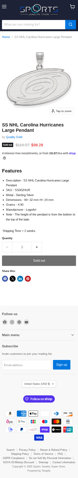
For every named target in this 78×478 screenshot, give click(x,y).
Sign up (61, 364)
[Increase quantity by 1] (37, 247)
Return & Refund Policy (53, 449)
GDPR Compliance (14, 458)
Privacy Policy (27, 449)
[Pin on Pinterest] (28, 279)
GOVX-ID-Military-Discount (18, 462)
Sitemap (43, 462)
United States (37, 383)
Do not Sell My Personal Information (50, 458)
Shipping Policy (20, 453)
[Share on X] (13, 279)
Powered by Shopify (39, 470)
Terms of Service (43, 453)
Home (6, 37)
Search (10, 449)
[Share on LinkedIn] (20, 279)
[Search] (70, 24)
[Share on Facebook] (5, 279)
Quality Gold (14, 137)
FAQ (60, 453)
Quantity (7, 238)
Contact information (64, 462)
